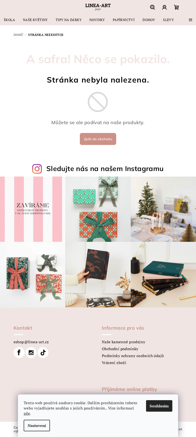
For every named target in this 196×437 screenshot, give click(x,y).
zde (27, 413)
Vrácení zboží (114, 362)
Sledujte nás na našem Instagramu (105, 168)
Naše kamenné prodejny (123, 341)
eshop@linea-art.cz (31, 341)
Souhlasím (159, 406)
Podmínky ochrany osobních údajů (133, 355)
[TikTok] (43, 352)
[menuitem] (9, 19)
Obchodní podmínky (120, 348)
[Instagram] (31, 352)
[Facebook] (19, 352)
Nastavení (37, 425)
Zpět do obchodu (98, 139)
